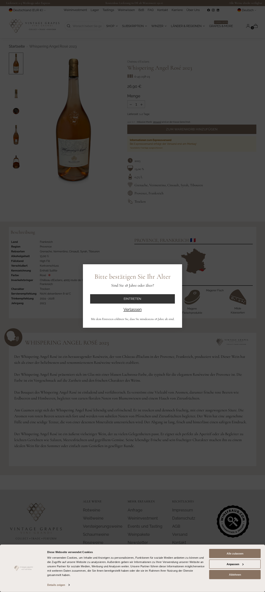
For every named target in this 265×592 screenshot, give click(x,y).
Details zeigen (56, 584)
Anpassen (233, 564)
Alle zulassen (235, 553)
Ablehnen (235, 574)
